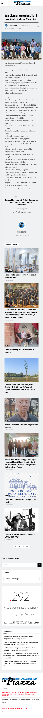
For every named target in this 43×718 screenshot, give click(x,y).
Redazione (13, 25)
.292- (7, 688)
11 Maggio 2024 (25, 25)
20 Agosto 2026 (9, 280)
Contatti (4, 702)
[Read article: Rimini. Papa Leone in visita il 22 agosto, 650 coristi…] (21, 485)
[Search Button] (40, 565)
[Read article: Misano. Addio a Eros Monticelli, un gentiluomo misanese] (21, 410)
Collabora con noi (24, 699)
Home (6, 12)
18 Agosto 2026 (9, 469)
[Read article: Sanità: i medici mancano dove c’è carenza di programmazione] (21, 260)
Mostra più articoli (21, 546)
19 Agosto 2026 (9, 395)
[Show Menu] (2, 3)
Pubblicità (35, 699)
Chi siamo (5, 699)
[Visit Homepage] (23, 3)
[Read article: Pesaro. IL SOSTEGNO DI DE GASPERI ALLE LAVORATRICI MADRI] (21, 520)
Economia (9, 270)
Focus (11, 12)
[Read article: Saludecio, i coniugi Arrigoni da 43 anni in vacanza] (21, 335)
